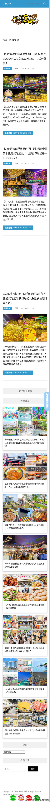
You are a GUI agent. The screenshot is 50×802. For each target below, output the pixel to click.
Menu (8, 4)
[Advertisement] (25, 266)
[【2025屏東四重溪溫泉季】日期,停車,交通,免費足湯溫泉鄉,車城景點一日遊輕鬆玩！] (25, 88)
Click (47, 401)
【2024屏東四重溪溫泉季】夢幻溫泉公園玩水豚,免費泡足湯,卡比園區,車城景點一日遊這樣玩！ (25, 153)
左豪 (16, 68)
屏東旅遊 (7, 68)
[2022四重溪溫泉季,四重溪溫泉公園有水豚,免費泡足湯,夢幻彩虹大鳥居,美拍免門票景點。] (25, 327)
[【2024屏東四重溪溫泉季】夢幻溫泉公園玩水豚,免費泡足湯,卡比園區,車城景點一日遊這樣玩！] (25, 183)
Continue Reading (21, 133)
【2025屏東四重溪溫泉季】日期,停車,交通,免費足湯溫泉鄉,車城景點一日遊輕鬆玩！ (24, 59)
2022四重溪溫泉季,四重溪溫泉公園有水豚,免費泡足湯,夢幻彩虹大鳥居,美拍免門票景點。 (25, 298)
